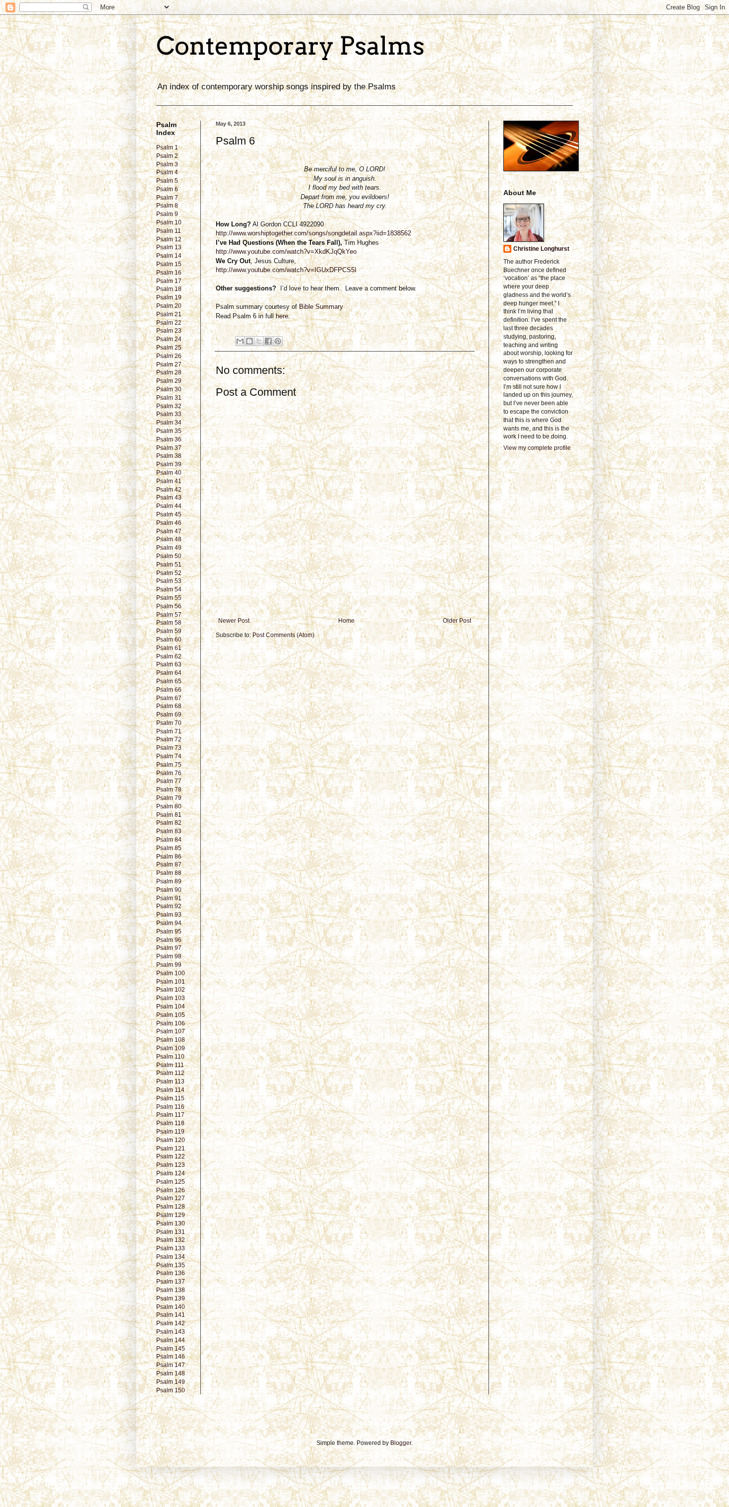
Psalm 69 (169, 714)
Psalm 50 (169, 556)
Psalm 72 (169, 739)
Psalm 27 (169, 364)
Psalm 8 (167, 205)
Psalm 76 (169, 773)
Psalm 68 (169, 706)
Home (346, 620)
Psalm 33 (169, 414)
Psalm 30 (169, 389)
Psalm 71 (169, 731)
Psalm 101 (170, 981)
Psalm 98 (169, 956)
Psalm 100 (170, 973)
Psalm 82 (169, 822)
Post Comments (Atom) (283, 635)
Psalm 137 (170, 1281)
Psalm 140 (170, 1306)
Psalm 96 (169, 939)
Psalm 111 (170, 1065)
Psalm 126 (170, 1190)
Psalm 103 (170, 998)
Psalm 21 (169, 314)
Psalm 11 (168, 230)
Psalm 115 (170, 1098)
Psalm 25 (169, 347)
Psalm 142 (170, 1323)
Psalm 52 (169, 573)
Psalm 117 (170, 1114)
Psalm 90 (169, 889)
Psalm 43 (169, 497)
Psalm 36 (169, 439)
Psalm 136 (170, 1273)
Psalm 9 (167, 214)
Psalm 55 (169, 597)
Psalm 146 (170, 1356)
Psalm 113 (170, 1081)
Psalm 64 (169, 672)
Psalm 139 (170, 1298)
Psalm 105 (170, 1014)
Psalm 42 (169, 489)
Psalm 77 (169, 781)
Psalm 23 (169, 330)
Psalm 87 (169, 864)
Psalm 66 (169, 689)
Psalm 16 (169, 272)
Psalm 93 (169, 914)
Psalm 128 (170, 1206)
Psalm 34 (169, 422)
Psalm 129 (170, 1215)
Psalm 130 (170, 1223)
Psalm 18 (169, 289)
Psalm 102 (170, 989)
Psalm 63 (169, 664)
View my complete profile (537, 447)
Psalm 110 (170, 1056)
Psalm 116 (170, 1106)
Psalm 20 (169, 305)
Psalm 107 (170, 1031)
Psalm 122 (170, 1156)
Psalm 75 (169, 764)
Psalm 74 (169, 756)
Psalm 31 (169, 397)
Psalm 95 (169, 931)
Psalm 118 (170, 1123)
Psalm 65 (169, 681)
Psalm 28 (169, 372)
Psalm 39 (169, 464)
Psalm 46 (169, 522)
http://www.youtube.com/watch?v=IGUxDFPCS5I (286, 270)
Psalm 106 (170, 1023)
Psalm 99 (169, 964)
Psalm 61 (169, 648)
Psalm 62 (169, 656)
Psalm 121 (170, 1148)
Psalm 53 (169, 580)
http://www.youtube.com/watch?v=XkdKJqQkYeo (286, 251)
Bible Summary (322, 306)
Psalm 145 (170, 1348)
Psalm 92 (169, 906)
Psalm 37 (169, 447)
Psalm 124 (170, 1173)
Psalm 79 (169, 797)
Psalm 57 (169, 614)
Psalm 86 (169, 856)
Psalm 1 (167, 147)
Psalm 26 (169, 356)
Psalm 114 (170, 1089)
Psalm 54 (169, 589)
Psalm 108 (170, 1039)
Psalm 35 (169, 431)
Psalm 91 (169, 898)
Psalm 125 (170, 1181)
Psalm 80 (169, 806)
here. (283, 316)
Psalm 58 (169, 622)
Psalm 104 (170, 1006)
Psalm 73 (169, 747)
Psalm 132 (170, 1239)
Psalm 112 (170, 1073)
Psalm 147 (170, 1365)
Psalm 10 (169, 222)
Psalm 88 (169, 872)
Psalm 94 (169, 923)
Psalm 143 (170, 1331)
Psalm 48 (169, 539)
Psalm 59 (169, 631)
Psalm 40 (169, 472)
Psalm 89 (169, 881)
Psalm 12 (169, 239)
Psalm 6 (167, 189)
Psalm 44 (169, 505)
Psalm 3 (167, 164)
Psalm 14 (169, 255)
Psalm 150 (170, 1390)
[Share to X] (259, 341)
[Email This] (240, 341)
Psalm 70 (169, 722)
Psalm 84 (169, 839)
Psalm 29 (169, 380)
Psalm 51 (169, 564)
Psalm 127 (170, 1198)
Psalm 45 (169, 514)
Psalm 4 (167, 172)
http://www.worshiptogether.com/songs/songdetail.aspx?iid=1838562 (313, 233)
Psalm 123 (170, 1164)
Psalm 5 (167, 180)
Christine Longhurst (541, 248)
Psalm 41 (169, 481)
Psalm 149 (170, 1381)
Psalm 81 (169, 814)
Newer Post (233, 620)
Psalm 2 (167, 155)
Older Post (457, 620)
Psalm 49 (169, 547)
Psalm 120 (170, 1140)
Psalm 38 (169, 455)
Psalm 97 (169, 947)
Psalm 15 (169, 264)
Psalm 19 (169, 297)
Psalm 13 (169, 247)
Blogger (400, 1442)
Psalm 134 (170, 1256)
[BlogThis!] (249, 341)
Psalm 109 (170, 1048)
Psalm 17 (169, 281)
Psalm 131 (170, 1231)
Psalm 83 (169, 831)
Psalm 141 (170, 1314)
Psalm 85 (169, 848)
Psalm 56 (169, 606)
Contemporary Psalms (290, 46)
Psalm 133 (170, 1248)
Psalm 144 (170, 1340)
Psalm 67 (169, 698)
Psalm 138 (170, 1290)
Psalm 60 (169, 639)
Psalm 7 (167, 197)
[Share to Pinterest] (278, 341)
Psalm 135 (170, 1265)
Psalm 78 (169, 789)
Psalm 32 (169, 406)
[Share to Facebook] (268, 341)
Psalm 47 (169, 531)
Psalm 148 (170, 1373)
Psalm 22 (169, 322)
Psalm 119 (170, 1131)
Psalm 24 (169, 339)
